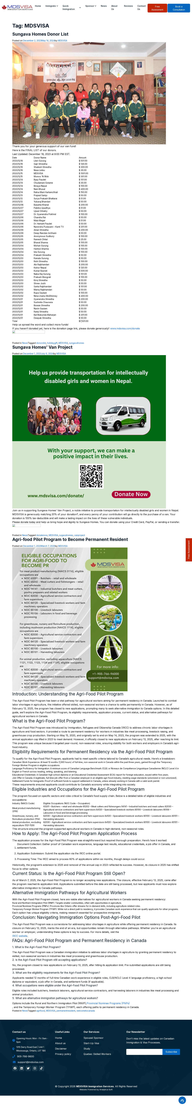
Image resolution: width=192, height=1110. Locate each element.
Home (38, 6)
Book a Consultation (179, 8)
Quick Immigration (69, 7)
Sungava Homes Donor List (40, 34)
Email (130, 1052)
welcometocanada (85, 1010)
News (104, 6)
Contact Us (141, 7)
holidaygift (52, 343)
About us (114, 7)
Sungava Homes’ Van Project (42, 347)
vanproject (79, 535)
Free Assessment (157, 8)
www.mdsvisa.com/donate (125, 328)
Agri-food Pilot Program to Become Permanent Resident (70, 539)
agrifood (40, 1010)
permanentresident (66, 1010)
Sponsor (89, 6)
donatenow (42, 535)
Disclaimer (61, 1048)
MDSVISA (62, 40)
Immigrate (50, 6)
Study (87, 1048)
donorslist (41, 343)
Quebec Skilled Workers (97, 1054)
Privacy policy (63, 1054)
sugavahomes (66, 535)
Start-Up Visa (91, 1043)
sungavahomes (76, 343)
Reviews (128, 6)
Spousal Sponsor (94, 1038)
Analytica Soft (105, 1089)
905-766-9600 (25, 1056)
